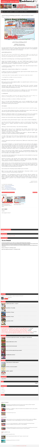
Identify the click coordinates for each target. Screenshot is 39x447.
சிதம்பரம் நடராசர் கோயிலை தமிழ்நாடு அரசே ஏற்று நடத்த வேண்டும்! (14, 350)
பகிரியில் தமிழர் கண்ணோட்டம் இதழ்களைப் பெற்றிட (8, 235)
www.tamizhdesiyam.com (9, 187)
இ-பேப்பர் (26, 11)
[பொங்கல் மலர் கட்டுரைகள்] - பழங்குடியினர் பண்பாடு (8, 434)
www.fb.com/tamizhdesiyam (9, 185)
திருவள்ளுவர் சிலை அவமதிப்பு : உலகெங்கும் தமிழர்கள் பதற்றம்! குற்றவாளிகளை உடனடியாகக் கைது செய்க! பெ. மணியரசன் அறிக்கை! (7, 205)
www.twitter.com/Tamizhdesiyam (10, 188)
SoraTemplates (18, 445)
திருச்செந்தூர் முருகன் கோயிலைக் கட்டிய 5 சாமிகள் (12, 440)
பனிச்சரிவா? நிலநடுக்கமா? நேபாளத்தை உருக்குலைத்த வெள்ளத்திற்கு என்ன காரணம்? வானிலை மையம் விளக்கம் (17, 331)
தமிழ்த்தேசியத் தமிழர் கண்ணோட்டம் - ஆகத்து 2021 (12, 303)
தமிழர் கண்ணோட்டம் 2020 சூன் (10, 316)
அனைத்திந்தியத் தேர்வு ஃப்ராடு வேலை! (10, 354)
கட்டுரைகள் (3, 192)
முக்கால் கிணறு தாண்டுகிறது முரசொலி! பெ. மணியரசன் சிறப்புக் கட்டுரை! (19, 204)
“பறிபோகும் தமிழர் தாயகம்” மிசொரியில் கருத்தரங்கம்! (12, 362)
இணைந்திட (3, 231)
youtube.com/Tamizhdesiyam (11, 189)
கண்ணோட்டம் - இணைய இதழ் (9, 1)
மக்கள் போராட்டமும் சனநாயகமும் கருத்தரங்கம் (11, 366)
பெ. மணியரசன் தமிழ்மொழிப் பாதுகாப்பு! (9, 192)
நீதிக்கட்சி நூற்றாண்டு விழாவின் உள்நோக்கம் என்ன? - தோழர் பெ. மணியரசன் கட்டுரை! (17, 436)
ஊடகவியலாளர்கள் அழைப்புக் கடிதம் (11, 412)
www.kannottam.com (7, 186)
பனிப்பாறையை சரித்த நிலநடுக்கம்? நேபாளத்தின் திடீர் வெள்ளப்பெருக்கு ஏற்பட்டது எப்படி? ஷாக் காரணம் (15, 332)
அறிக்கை (3, 387)
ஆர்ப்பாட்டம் (3, 389)
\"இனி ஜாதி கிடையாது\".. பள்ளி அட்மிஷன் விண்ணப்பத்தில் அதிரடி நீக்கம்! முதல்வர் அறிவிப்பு (14, 330)
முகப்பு (4, 11)
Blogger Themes (23, 445)
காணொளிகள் (3, 390)
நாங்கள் (8, 11)
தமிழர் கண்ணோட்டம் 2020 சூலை (10, 312)
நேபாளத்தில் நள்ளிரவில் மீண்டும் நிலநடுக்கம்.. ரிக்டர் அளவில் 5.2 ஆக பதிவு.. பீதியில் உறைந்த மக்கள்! (15, 328)
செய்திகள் (3, 392)
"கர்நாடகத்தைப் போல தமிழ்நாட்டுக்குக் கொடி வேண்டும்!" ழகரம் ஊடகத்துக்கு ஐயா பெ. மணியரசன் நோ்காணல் (19, 337)
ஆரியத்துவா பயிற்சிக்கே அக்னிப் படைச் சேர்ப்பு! (11, 341)
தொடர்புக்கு (21, 11)
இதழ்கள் (11, 11)
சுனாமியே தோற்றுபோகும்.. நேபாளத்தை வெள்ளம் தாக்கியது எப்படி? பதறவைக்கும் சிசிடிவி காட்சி (14, 329)
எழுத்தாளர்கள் (16, 11)
